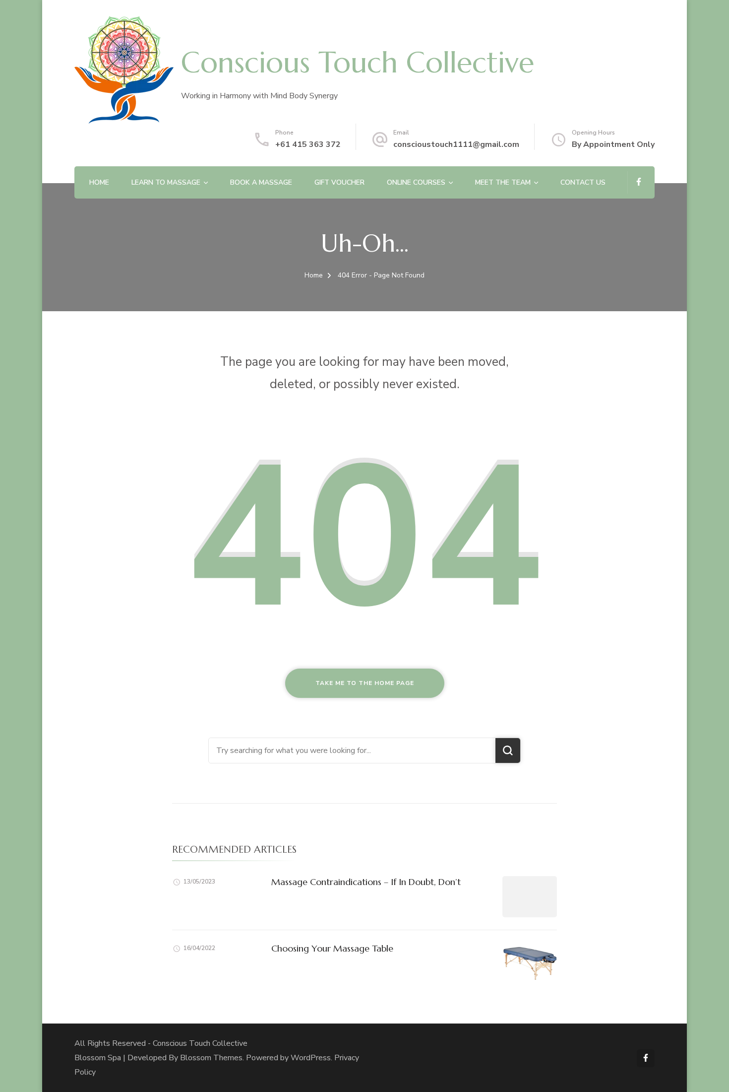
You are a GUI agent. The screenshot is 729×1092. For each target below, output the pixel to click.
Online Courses (416, 182)
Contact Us (583, 182)
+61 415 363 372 (308, 144)
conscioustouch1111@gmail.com (456, 144)
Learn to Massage (165, 182)
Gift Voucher (339, 182)
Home (99, 182)
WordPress (311, 1057)
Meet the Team (503, 182)
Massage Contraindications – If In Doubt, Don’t (366, 881)
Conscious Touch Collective (357, 62)
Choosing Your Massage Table (332, 948)
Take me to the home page (364, 683)
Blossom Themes (211, 1057)
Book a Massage (261, 182)
